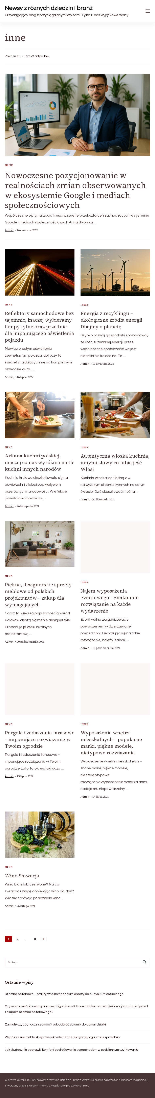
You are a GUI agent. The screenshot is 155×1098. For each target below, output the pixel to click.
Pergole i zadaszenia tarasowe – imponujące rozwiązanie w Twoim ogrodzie (39, 739)
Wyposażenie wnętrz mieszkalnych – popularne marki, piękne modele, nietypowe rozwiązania (111, 742)
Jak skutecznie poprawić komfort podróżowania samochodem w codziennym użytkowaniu (71, 1049)
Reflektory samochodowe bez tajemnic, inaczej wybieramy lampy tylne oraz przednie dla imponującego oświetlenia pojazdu (39, 326)
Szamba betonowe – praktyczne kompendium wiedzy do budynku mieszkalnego (64, 994)
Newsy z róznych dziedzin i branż (49, 8)
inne (9, 165)
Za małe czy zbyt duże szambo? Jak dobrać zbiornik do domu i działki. (55, 1024)
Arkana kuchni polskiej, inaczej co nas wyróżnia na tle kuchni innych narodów (39, 462)
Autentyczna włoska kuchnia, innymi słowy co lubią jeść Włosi (115, 463)
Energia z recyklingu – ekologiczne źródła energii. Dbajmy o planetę (112, 320)
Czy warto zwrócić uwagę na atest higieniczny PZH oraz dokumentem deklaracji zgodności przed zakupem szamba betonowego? (76, 1009)
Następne (44, 939)
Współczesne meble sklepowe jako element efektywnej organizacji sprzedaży (62, 1037)
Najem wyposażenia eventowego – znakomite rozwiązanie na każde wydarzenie (110, 600)
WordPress (81, 1085)
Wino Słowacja (22, 875)
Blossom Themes (38, 1085)
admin (9, 230)
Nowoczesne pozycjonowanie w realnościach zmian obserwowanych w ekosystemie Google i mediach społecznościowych (75, 190)
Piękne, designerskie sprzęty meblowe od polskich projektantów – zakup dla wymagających (38, 594)
